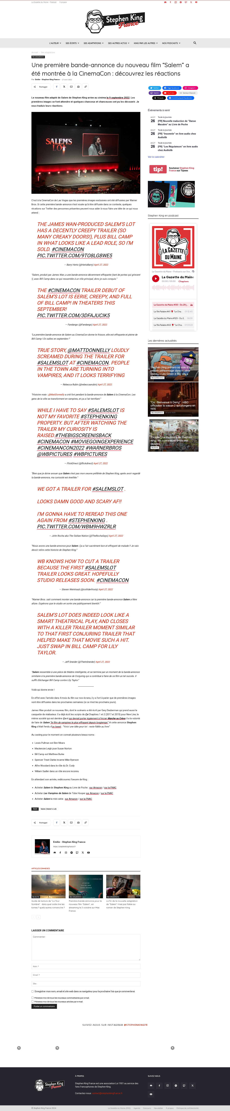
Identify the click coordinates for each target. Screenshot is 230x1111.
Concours (147, 1108)
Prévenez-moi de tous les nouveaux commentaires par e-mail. (61, 998)
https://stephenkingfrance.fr (64, 847)
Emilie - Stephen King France (47, 80)
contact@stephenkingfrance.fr (107, 1093)
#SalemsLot (52, 363)
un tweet (56, 726)
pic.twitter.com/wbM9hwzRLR (76, 527)
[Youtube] (196, 2)
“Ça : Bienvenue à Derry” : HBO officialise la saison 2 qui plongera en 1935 (173, 405)
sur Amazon (95, 787)
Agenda (137, 1108)
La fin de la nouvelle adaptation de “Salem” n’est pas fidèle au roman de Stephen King (122, 904)
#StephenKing (86, 520)
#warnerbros (103, 448)
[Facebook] (170, 2)
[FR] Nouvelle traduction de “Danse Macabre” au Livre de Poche (177, 122)
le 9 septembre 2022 (118, 97)
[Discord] (165, 2)
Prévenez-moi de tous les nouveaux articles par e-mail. (58, 1001)
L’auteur (54, 43)
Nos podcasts (170, 43)
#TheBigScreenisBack (83, 435)
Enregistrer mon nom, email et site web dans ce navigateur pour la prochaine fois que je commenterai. (85, 991)
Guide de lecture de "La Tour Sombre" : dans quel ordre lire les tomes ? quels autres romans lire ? (48, 904)
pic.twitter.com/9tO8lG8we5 (74, 256)
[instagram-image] (19, 1048)
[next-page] (38, 917)
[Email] (71, 87)
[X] (191, 2)
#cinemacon (53, 442)
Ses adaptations (92, 43)
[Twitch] (186, 2)
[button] (195, 43)
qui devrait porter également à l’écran (97, 718)
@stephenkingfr (136, 1024)
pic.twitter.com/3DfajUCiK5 (73, 315)
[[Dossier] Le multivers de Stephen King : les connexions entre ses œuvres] (173, 434)
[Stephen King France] (115, 21)
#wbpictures (90, 454)
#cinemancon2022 (60, 448)
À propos (63, 2)
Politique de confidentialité (187, 1108)
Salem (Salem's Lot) (48, 809)
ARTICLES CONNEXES (40, 868)
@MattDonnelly (88, 350)
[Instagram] (175, 2)
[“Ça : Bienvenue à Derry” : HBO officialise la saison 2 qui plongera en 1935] (173, 399)
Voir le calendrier (156, 156)
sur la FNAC (110, 787)
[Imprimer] (78, 87)
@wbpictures (54, 454)
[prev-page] (33, 917)
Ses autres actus (117, 43)
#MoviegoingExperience (101, 442)
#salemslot (102, 410)
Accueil (34, 52)
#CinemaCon (67, 249)
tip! (158, 169)
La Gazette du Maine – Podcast (43, 2)
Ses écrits (71, 43)
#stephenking (98, 417)
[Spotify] (180, 2)
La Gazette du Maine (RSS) (119, 1108)
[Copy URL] (85, 87)
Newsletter (158, 1108)
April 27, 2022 (101, 264)
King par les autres (144, 43)
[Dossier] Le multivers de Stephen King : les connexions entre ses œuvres (171, 440)
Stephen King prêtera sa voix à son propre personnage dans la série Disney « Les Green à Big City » (172, 370)
